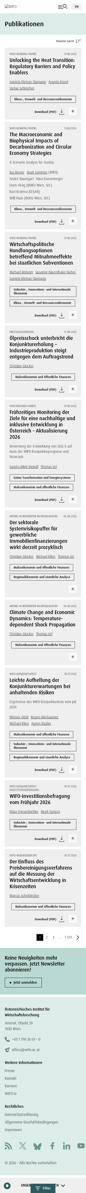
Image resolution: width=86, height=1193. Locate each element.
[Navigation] (62, 6)
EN (76, 7)
